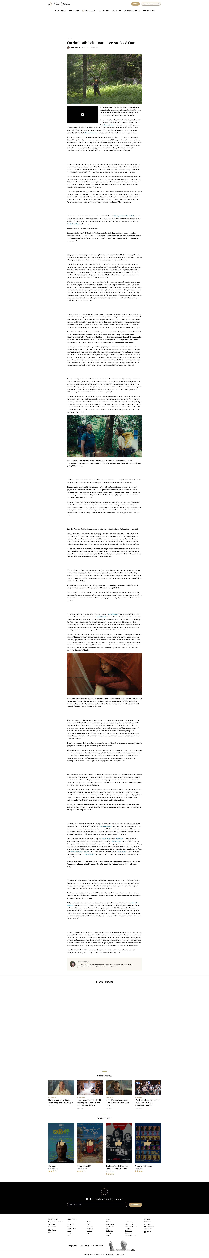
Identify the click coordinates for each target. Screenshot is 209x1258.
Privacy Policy (120, 1254)
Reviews (108, 1222)
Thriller (88, 1233)
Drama (69, 1231)
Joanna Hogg (106, 838)
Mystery (89, 1222)
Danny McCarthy (91, 133)
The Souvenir (116, 841)
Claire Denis (89, 854)
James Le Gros (109, 125)
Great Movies (90, 10)
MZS (107, 1228)
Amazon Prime (72, 1224)
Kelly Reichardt (76, 851)
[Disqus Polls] (104, 1006)
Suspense (89, 1231)
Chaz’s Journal (110, 1224)
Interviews (116, 10)
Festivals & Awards (132, 10)
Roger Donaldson (105, 826)
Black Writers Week (130, 1226)
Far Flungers (109, 1231)
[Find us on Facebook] (145, 1232)
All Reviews (51, 1224)
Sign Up (50, 1232)
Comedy (70, 1226)
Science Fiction (91, 1228)
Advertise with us (149, 1226)
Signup (135, 4)
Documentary (72, 1228)
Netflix (88, 1224)
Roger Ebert (128, 1233)
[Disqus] (104, 1047)
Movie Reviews (60, 10)
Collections (74, 10)
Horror (69, 1233)
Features (127, 1228)
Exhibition (119, 838)
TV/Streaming (104, 10)
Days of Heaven (113, 614)
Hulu (69, 1235)
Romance (89, 1226)
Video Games (129, 1224)
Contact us (147, 1224)
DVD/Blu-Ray (129, 1222)
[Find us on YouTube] (148, 1231)
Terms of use (109, 1254)
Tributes (108, 1235)
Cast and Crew (52, 1226)
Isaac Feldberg (75, 47)
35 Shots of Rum (73, 224)
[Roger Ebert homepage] (59, 4)
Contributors (148, 10)
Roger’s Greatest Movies (55, 1222)
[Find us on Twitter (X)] (150, 1232)
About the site (148, 1222)
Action (69, 1222)
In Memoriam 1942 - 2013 (98, 1245)
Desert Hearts (121, 851)
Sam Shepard (101, 617)
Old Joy (86, 851)
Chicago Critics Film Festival (124, 216)
